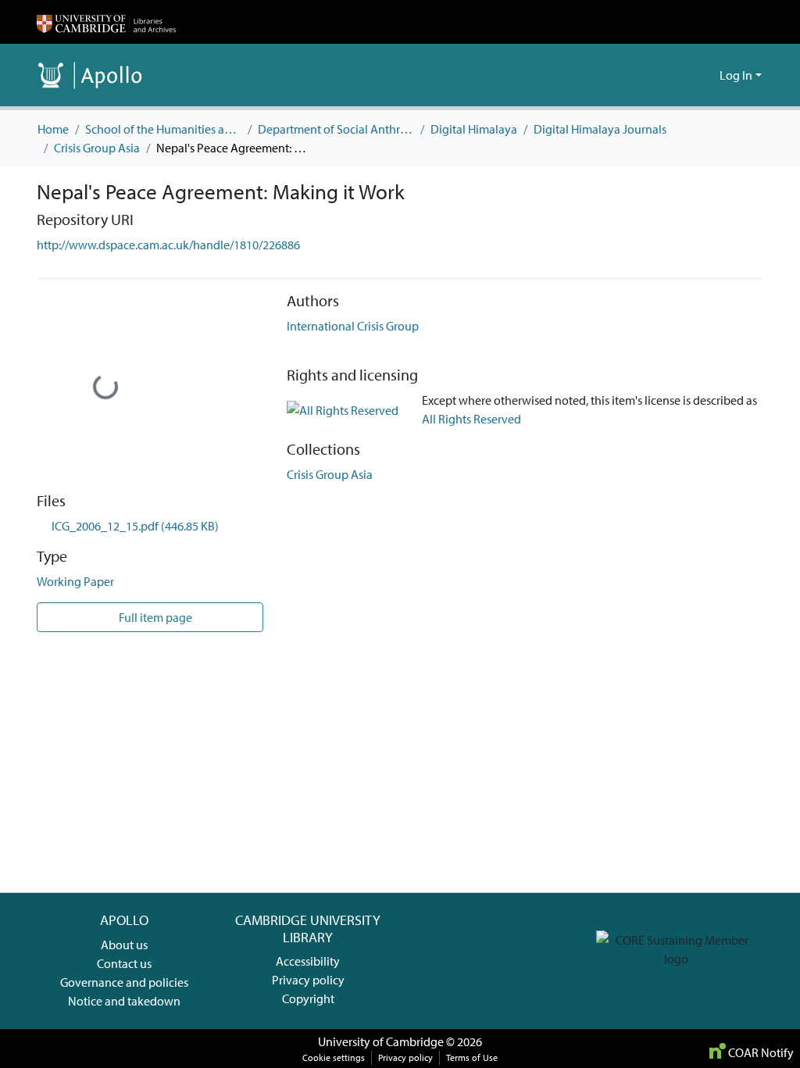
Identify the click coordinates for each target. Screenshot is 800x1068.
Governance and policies (124, 982)
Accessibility (308, 961)
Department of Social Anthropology (336, 129)
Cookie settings (333, 1057)
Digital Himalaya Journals (600, 129)
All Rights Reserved (471, 419)
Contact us (124, 963)
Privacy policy (308, 980)
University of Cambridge (381, 1041)
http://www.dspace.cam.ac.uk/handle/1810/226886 (168, 244)
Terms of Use (472, 1057)
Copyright (308, 998)
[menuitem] (705, 75)
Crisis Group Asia (97, 147)
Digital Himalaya (473, 129)
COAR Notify (760, 1052)
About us (124, 944)
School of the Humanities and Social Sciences (163, 129)
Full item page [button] (154, 617)
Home (53, 129)
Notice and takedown (124, 1001)
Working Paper (75, 581)
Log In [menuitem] (736, 75)
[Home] (106, 22)
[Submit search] (682, 75)
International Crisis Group (353, 326)
